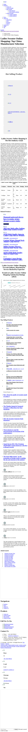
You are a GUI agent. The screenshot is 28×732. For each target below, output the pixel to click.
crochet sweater (9, 8)
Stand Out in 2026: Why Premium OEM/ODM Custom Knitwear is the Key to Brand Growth (15, 445)
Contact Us (6, 25)
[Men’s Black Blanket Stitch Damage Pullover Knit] (15, 380)
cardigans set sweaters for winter (14, 371)
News (4, 17)
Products (5, 5)
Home (4, 4)
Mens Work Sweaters (9, 561)
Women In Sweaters (9, 554)
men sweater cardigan (14, 12)
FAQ (7, 21)
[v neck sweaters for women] (7, 328)
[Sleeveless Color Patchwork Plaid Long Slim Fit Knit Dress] (9, 322)
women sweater (9, 13)
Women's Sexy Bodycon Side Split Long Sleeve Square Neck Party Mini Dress (15, 355)
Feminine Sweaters (9, 556)
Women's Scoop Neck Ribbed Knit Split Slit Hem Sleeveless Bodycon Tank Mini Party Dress (14, 378)
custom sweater (4, 645)
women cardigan (13, 14)
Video (4, 26)
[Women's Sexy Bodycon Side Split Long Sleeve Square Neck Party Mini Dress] (9, 352)
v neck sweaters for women (12, 330)
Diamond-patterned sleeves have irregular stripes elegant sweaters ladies (13, 219)
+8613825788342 (7, 680)
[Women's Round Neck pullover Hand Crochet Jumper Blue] (10, 346)
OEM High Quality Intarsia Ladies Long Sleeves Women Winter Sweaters (13, 235)
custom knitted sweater (13, 645)
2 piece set (8, 6)
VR (4, 27)
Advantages (9, 19)
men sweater (9, 9)
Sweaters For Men (9, 557)
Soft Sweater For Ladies (10, 566)
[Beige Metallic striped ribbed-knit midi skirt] (8, 363)
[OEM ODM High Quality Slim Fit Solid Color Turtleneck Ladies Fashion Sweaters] (10, 250)
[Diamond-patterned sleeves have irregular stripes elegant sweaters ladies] (4, 214)
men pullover (12, 10)
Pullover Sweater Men (10, 565)
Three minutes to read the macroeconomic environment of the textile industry (13, 431)
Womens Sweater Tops (10, 553)
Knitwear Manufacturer (6, 647)
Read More (6, 224)
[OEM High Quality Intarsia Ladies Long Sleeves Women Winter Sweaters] (5, 232)
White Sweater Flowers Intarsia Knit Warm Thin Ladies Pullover (12, 248)
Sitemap (7, 643)
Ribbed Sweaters (8, 563)
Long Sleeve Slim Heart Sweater (8, 646)
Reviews (8, 22)
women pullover (13, 15)
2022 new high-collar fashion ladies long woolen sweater (14, 229)
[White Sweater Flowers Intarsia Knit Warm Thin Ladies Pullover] (10, 244)
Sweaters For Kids (9, 558)
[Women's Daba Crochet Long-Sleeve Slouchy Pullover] (7, 357)
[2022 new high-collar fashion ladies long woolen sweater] (5, 226)
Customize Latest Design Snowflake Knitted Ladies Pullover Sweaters (12, 260)
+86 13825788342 (7, 658)
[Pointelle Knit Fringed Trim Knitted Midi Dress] (7, 386)
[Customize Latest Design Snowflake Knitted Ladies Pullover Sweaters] (5, 256)
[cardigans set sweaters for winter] (15, 368)
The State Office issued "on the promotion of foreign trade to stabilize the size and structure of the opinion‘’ (14, 458)
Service (8, 23)
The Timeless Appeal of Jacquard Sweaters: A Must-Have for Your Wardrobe (13, 407)
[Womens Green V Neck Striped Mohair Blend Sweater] (8, 340)
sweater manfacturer (20, 646)
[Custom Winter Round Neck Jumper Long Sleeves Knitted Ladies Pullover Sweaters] (10, 238)
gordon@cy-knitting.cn (13, 635)
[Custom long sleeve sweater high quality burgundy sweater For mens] (15, 335)
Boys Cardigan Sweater (10, 562)
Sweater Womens (8, 560)
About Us (5, 18)
